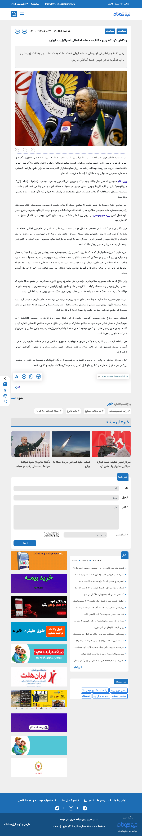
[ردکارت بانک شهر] (39, 608)
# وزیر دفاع (73, 411)
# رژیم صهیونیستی (119, 411)
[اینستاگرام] (69, 808)
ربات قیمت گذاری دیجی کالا (94, 690)
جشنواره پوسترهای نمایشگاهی (35, 800)
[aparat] (5, 395)
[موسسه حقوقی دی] (39, 632)
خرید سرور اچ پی (101, 696)
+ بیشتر (78, 667)
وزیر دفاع (122, 181)
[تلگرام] (83, 808)
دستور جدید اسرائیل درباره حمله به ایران (71, 464)
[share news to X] (23, 376)
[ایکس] (57, 808)
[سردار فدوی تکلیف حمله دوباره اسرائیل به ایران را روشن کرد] (111, 444)
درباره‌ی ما (102, 800)
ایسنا (13, 398)
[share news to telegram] (38, 376)
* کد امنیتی (122, 535)
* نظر (125, 507)
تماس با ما (119, 800)
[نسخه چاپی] (24, 31)
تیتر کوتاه (64, 820)
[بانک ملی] (39, 562)
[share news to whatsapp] (31, 376)
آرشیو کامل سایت (68, 800)
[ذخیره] (17, 31)
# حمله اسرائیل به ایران (48, 411)
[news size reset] (25, 149)
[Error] (16, 376)
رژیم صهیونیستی (101, 215)
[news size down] (33, 149)
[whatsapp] (5, 401)
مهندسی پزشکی (119, 696)
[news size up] (17, 149)
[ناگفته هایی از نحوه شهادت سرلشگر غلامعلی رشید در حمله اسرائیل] (30, 444)
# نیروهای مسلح (94, 411)
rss (89, 800)
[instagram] (5, 384)
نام (126, 488)
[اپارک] (39, 655)
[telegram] (5, 390)
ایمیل (125, 498)
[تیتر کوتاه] (122, 14)
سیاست (122, 31)
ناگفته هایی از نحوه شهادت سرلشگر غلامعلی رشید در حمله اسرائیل (33, 464)
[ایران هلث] (39, 678)
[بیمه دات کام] (39, 584)
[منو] (22, 14)
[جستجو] (14, 14)
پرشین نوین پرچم (118, 690)
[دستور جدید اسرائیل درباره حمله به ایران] (71, 444)
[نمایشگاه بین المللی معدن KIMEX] (39, 700)
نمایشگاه (86, 696)
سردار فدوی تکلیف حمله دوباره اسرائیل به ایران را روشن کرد (114, 464)
